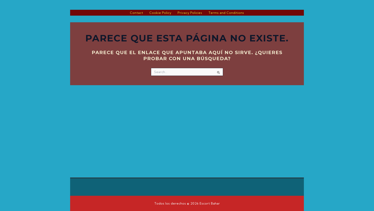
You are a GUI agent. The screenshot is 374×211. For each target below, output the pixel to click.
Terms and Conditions (226, 13)
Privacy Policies (190, 13)
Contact (136, 13)
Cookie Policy (160, 13)
